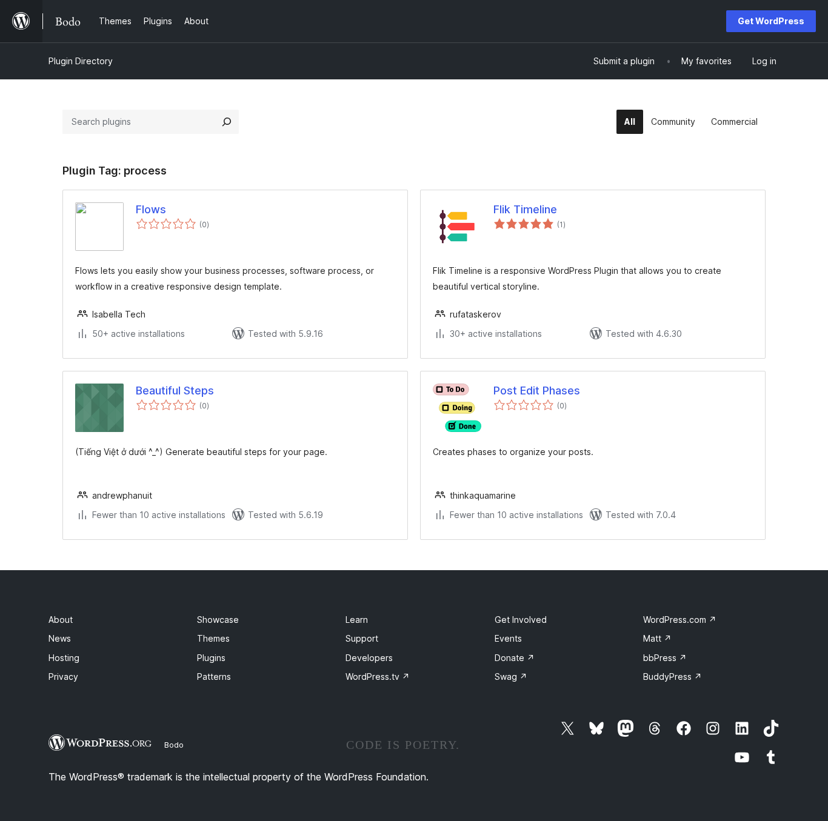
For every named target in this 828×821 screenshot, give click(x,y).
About (60, 619)
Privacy (63, 676)
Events (508, 638)
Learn (357, 619)
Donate (515, 658)
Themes (213, 638)
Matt (657, 638)
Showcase (218, 619)
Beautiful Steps (175, 390)
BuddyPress (672, 676)
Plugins (211, 658)
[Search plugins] (227, 122)
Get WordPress (771, 21)
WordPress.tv (378, 676)
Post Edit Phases (536, 390)
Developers (369, 658)
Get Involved (521, 619)
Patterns (214, 676)
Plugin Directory (80, 61)
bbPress (665, 658)
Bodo (174, 745)
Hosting (63, 658)
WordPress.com (679, 619)
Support (362, 638)
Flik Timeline (525, 209)
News (59, 638)
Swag (511, 676)
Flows (151, 209)
